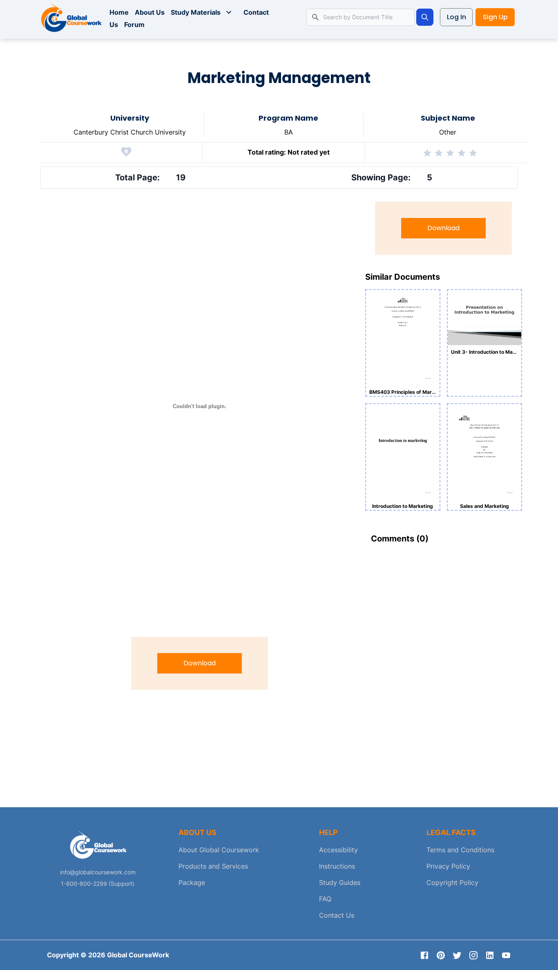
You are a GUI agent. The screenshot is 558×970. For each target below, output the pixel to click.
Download (199, 663)
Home (119, 12)
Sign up (495, 17)
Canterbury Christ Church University (130, 132)
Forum (134, 24)
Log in (456, 17)
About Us (150, 12)
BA (288, 132)
